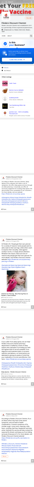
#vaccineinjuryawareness (10, 448)
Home (3, 36)
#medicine (23, 444)
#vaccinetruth (16, 446)
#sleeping (13, 203)
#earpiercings (6, 267)
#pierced (20, 265)
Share (4, 209)
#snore (25, 201)
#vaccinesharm (7, 450)
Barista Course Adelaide (16, 90)
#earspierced (6, 265)
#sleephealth (6, 203)
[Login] (31, 2)
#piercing (14, 265)
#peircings (5, 269)
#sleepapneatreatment (15, 201)
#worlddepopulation (23, 451)
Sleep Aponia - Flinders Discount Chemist (13, 372)
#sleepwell (13, 204)
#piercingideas (16, 267)
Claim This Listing (15, 59)
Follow (28, 18)
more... (5, 456)
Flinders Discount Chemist (14, 177)
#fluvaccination (7, 446)
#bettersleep (6, 204)
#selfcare (25, 203)
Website (6, 67)
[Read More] (32, 209)
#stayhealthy (6, 451)
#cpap (16, 197)
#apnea (13, 199)
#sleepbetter (22, 197)
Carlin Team (12, 83)
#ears (23, 267)
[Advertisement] (17, 146)
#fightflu (21, 450)
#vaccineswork (23, 448)
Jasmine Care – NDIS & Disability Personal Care (18, 112)
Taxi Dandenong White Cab (17, 105)
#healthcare (20, 204)
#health (29, 197)
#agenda (13, 451)
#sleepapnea (6, 197)
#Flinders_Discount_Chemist (11, 444)
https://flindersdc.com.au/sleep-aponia (13, 194)
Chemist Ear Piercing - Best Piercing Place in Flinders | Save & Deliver (14, 294)
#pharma (15, 450)
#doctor (4, 453)
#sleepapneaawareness (23, 199)
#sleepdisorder (6, 199)
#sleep (12, 197)
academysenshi (13, 97)
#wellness (19, 203)
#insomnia (5, 201)
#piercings (27, 265)
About (9, 36)
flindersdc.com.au (8, 297)
